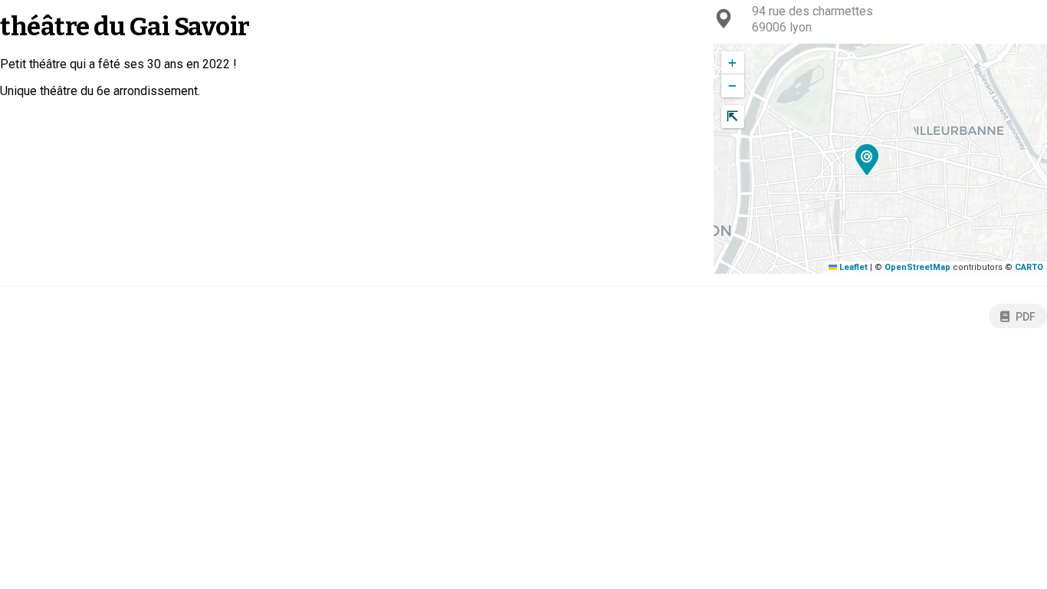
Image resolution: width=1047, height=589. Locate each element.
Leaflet (852, 267)
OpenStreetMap (917, 267)
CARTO (1029, 267)
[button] (867, 161)
